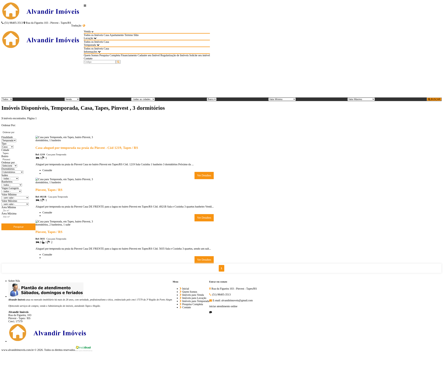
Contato (88, 58)
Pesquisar (18, 227)
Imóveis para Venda (193, 294)
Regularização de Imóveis (174, 55)
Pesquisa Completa (109, 55)
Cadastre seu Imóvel (149, 55)
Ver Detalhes (204, 175)
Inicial (185, 288)
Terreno (128, 35)
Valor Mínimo (9, 194)
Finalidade (7, 137)
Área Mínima (8, 207)
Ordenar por (8, 162)
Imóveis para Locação (194, 297)
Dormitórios (8, 168)
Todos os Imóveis (93, 35)
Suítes (4, 175)
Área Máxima (8, 213)
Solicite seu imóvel (199, 55)
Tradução (77, 25)
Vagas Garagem (10, 188)
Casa (106, 35)
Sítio (136, 35)
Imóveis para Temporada (195, 301)
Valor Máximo (9, 200)
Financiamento (129, 55)
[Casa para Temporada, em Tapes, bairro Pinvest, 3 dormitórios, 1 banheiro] (67, 141)
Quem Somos (91, 55)
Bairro (4, 156)
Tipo (3, 143)
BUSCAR (435, 99)
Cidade (5, 150)
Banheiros (6, 181)
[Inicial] (42, 11)
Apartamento (117, 35)
